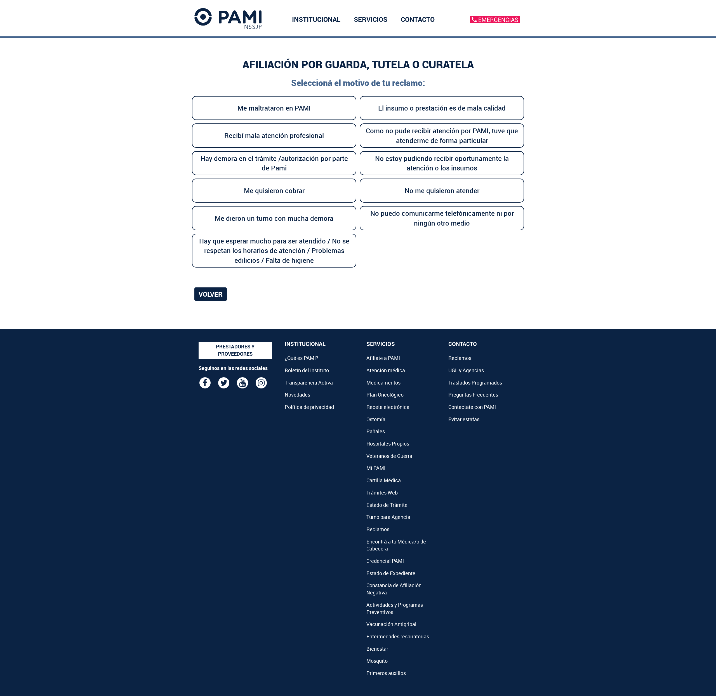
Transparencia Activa (309, 382)
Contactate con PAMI (472, 407)
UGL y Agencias (466, 370)
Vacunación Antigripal (391, 624)
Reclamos (377, 529)
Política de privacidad (309, 407)
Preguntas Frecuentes (473, 394)
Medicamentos (383, 382)
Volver (211, 294)
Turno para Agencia (388, 517)
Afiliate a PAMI (383, 358)
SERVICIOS (370, 19)
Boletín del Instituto (307, 370)
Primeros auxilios (386, 673)
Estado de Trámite (387, 505)
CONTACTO (418, 19)
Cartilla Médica (383, 480)
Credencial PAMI (385, 560)
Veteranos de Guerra (389, 456)
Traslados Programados (475, 382)
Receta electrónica (387, 407)
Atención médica (385, 370)
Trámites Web (382, 492)
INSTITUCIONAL (316, 19)
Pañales (375, 431)
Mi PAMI (375, 468)
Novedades (297, 394)
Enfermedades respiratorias (397, 636)
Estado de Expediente (390, 573)
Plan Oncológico (385, 394)
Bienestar (377, 648)
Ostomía (375, 419)
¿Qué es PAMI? (301, 358)
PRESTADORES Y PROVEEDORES (235, 350)
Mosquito (377, 660)
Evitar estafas (463, 419)
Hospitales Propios (387, 443)
